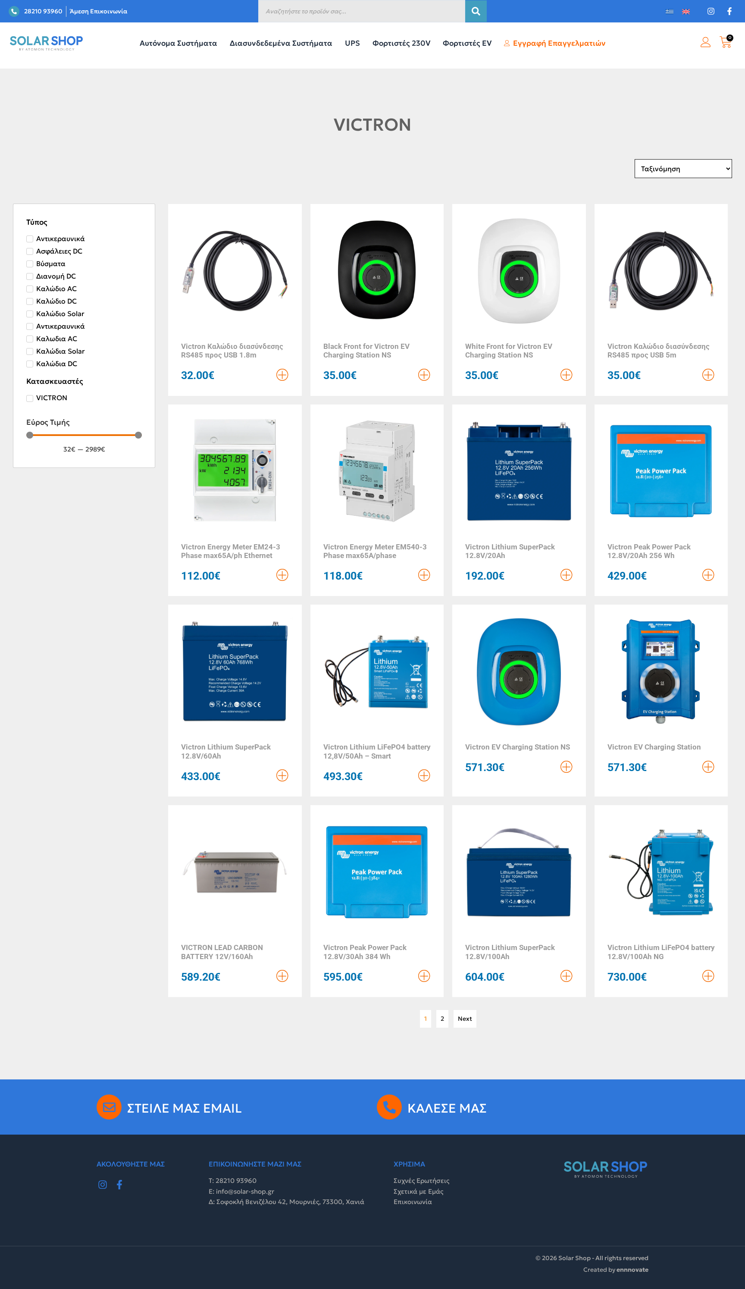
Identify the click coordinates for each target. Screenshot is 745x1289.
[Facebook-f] (119, 1184)
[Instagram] (102, 1184)
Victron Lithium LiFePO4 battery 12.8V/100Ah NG (661, 951)
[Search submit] (476, 11)
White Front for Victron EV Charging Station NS (508, 350)
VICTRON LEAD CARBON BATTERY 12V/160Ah (222, 951)
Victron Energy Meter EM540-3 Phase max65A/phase (375, 551)
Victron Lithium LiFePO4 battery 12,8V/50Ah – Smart (377, 751)
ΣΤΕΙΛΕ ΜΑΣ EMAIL (184, 1108)
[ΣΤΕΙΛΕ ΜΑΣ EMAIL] (109, 1107)
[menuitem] (669, 11)
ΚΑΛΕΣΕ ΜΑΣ (447, 1108)
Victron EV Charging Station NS (517, 747)
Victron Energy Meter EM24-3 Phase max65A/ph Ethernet (230, 551)
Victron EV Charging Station (654, 747)
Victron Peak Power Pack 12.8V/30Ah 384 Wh (365, 951)
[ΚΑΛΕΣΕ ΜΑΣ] (389, 1107)
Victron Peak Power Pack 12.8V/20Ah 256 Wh (649, 551)
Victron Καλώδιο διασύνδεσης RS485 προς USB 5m (658, 350)
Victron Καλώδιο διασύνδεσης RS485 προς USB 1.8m (232, 350)
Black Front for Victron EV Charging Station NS (366, 350)
